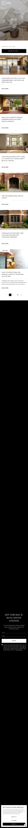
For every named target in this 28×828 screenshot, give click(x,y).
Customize (14, 820)
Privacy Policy (19, 649)
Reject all (14, 816)
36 (17, 294)
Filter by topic (13, 51)
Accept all (14, 824)
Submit (14, 640)
